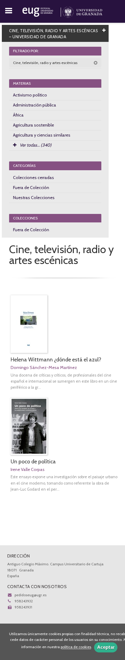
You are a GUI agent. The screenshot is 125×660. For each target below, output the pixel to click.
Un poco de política (33, 461)
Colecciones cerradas (33, 177)
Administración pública (34, 105)
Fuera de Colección (31, 187)
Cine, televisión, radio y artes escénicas (45, 62)
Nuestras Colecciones (34, 197)
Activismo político (30, 95)
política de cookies (76, 647)
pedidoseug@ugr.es (30, 595)
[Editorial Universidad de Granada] (42, 11)
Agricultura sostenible (33, 125)
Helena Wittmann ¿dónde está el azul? (56, 359)
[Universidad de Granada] (82, 11)
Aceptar (105, 647)
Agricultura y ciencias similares (41, 135)
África (18, 115)
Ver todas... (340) (35, 145)
